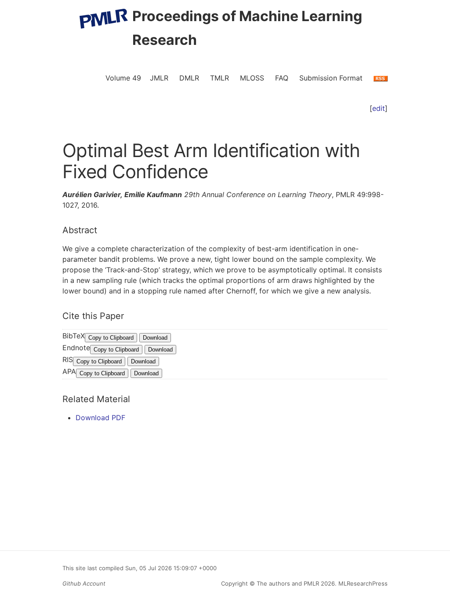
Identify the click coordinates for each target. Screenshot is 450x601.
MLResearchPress (362, 583)
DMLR (189, 77)
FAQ (281, 77)
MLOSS (252, 77)
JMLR (159, 77)
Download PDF (100, 417)
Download (155, 337)
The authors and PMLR (288, 583)
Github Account (83, 583)
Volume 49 (123, 77)
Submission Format (331, 77)
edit (378, 108)
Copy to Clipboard (111, 337)
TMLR (219, 77)
